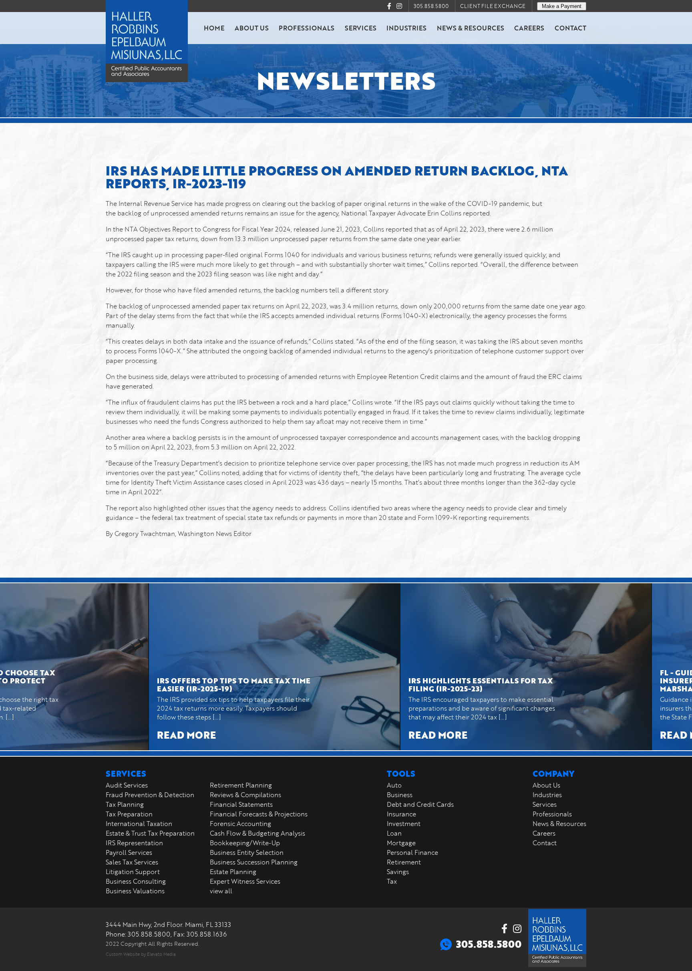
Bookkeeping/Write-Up (245, 842)
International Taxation (139, 823)
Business (399, 794)
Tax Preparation (129, 814)
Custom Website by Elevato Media (141, 954)
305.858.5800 (431, 6)
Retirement (404, 862)
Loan (394, 833)
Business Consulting (136, 881)
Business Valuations (135, 890)
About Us (252, 27)
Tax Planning (125, 804)
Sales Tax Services (132, 862)
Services (360, 27)
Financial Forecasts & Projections (259, 814)
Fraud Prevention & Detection (150, 794)
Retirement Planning (241, 785)
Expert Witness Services (245, 881)
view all (221, 890)
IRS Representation (134, 842)
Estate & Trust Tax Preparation (150, 833)
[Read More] (230, 666)
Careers (529, 27)
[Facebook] (389, 6)
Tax (392, 881)
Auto (394, 785)
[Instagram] (399, 6)
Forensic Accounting (240, 823)
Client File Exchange (492, 6)
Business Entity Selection (247, 852)
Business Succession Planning (254, 862)
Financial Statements (241, 804)
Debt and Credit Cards (420, 804)
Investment (403, 823)
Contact (570, 27)
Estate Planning (233, 871)
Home (214, 27)
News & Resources (470, 27)
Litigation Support (133, 871)
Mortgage (401, 842)
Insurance (401, 814)
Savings (398, 871)
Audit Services (127, 785)
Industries (406, 27)
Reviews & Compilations (245, 794)
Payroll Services (129, 852)
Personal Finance (412, 852)
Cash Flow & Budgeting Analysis (257, 833)
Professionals (306, 27)
